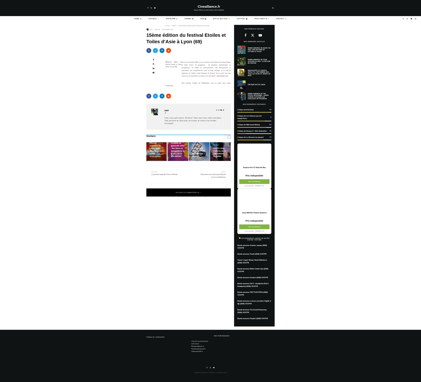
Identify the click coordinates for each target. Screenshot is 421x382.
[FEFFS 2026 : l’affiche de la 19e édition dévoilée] (220, 151)
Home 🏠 (138, 18)
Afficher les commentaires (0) (187, 192)
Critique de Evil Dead (256, 84)
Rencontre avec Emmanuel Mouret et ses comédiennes (213, 174)
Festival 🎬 (242, 18)
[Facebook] (147, 8)
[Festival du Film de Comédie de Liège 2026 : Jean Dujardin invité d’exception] (156, 151)
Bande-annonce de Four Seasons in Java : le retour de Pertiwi (259, 61)
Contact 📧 (281, 18)
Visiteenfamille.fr (197, 351)
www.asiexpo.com (222, 76)
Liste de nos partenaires (199, 341)
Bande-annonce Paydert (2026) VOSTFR (252, 318)
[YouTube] (155, 8)
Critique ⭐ (153, 18)
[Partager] (148, 50)
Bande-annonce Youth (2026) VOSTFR (252, 254)
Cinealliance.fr (209, 6)
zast (151, 29)
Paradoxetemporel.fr (198, 349)
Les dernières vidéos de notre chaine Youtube (255, 239)
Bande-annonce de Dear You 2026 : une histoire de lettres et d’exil (259, 49)
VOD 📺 (203, 18)
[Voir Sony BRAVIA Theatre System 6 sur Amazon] (254, 200)
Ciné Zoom (195, 344)
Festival (157, 29)
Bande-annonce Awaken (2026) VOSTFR (252, 277)
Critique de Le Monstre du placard (250, 137)
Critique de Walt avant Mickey (248, 125)
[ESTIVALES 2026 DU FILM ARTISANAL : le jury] (199, 151)
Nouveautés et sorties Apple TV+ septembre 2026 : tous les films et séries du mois (259, 73)
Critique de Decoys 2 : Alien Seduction (252, 131)
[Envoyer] (168, 50)
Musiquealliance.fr (197, 346)
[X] (151, 8)
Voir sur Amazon (254, 181)
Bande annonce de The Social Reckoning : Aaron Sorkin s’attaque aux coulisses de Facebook (258, 96)
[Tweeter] (155, 50)
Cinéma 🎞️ (189, 18)
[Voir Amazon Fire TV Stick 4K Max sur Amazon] (254, 155)
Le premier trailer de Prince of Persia (164, 173)
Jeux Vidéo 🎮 (260, 18)
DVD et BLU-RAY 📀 (221, 18)
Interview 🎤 (172, 18)
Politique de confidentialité (155, 337)
